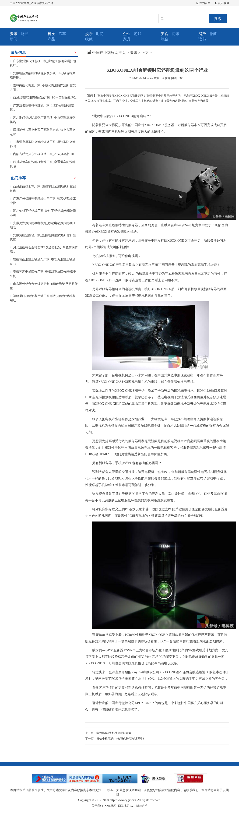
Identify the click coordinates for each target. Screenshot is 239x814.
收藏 (89, 39)
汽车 (62, 34)
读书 (202, 39)
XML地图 (110, 805)
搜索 (217, 19)
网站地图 (123, 805)
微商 (213, 34)
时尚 (100, 34)
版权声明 (142, 805)
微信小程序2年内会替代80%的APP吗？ (120, 738)
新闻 (13, 39)
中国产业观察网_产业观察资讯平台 (31, 3)
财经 (24, 34)
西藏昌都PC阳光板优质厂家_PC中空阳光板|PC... (43, 97)
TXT (132, 805)
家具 (126, 39)
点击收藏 (223, 3)
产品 (51, 39)
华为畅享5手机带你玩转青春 (113, 733)
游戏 (137, 34)
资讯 (133, 53)
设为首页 (205, 3)
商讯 (175, 34)
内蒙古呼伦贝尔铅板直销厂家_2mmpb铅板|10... (43, 154)
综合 (164, 39)
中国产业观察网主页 (109, 53)
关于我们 (97, 805)
